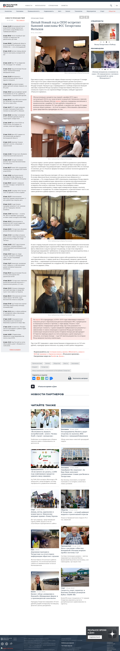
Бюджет (35, 367)
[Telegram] (46, 378)
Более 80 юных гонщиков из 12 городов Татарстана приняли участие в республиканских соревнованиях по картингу (75, 597)
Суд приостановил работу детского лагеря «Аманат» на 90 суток (15, 86)
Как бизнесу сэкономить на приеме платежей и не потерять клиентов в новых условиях (75, 476)
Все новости (20, 20)
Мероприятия (91, 11)
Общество (112, 11)
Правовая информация (111, 643)
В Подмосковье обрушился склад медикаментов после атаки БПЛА (13, 336)
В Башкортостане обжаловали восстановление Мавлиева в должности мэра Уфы (14, 320)
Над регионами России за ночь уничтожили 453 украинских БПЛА (14, 274)
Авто (59, 11)
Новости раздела (15, 349)
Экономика (19, 11)
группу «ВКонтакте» (70, 352)
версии (37, 319)
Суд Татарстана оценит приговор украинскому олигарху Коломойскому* (15, 305)
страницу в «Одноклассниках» (50, 354)
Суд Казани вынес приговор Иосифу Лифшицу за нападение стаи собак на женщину (14, 177)
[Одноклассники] (86, 17)
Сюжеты (64, 5)
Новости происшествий (15, 18)
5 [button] (111, 69)
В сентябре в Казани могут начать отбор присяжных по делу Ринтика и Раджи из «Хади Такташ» (14, 237)
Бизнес (68, 11)
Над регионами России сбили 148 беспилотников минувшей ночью (14, 70)
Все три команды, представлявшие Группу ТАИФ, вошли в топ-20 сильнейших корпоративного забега (44, 517)
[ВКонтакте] (81, 17)
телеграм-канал (55, 352)
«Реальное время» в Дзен (47, 386)
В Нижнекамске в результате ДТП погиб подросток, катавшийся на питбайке (14, 223)
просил (58, 101)
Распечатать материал (80, 378)
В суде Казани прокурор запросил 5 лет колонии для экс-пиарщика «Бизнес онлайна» (14, 206)
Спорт (102, 11)
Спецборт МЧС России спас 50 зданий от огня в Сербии (14, 191)
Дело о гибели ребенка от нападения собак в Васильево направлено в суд (14, 313)
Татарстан (44, 367)
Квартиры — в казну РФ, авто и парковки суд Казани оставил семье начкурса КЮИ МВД (14, 215)
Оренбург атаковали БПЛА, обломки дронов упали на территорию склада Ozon (14, 116)
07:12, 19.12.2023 (36, 32)
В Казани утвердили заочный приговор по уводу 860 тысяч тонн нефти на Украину (14, 290)
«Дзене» (61, 356)
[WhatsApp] (42, 378)
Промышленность (33, 11)
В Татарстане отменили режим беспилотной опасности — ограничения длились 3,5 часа (15, 282)
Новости (28, 5)
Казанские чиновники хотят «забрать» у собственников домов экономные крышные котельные (14, 266)
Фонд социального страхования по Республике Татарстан (51, 370)
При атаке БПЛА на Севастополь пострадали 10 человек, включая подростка (13, 124)
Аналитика (8, 11)
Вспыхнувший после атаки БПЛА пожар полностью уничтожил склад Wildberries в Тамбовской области (14, 28)
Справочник (53, 5)
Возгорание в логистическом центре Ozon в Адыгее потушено (13, 78)
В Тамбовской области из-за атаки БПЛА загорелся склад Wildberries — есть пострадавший (14, 45)
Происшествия (37, 18)
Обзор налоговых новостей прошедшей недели (75, 436)
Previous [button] (92, 32)
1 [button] (101, 42)
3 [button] (106, 42)
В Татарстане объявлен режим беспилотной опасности (15, 230)
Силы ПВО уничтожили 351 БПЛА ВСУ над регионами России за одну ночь (15, 101)
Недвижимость (49, 11)
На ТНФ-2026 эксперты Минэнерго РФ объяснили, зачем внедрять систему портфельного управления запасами (44, 477)
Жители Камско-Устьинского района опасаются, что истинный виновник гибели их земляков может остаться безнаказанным (45, 558)
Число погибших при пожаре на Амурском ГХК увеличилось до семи (14, 37)
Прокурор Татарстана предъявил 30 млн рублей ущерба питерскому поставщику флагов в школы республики (45, 599)
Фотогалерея (40, 5)
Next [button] (117, 32)
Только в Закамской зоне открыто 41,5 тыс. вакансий (75, 516)
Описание (110, 646)
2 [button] (104, 42)
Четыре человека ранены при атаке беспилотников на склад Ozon (14, 161)
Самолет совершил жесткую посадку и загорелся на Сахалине (13, 184)
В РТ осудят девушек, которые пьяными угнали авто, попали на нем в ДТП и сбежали (14, 109)
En (117, 5)
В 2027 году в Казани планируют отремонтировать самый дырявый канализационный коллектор (14, 247)
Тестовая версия (66, 646)
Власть (66, 363)
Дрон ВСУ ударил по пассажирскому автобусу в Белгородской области (14, 136)
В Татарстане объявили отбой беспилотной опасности (15, 155)
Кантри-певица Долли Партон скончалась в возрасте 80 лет (14, 53)
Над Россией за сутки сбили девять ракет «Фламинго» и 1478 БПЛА (14, 344)
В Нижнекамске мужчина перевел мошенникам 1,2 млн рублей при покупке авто (14, 198)
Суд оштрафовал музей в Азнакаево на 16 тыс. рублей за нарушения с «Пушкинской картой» (14, 93)
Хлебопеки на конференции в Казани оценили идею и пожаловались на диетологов (44, 437)
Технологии (78, 11)
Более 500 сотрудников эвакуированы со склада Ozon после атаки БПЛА (15, 169)
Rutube (53, 356)
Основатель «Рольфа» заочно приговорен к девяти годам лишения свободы (14, 328)
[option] (105, 32)
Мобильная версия (67, 643)
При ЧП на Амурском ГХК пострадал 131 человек (14, 64)
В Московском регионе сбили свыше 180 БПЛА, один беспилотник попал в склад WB (14, 297)
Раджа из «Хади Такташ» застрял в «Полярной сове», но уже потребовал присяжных (13, 256)
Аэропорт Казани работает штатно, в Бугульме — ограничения (13, 144)
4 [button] (109, 42)
